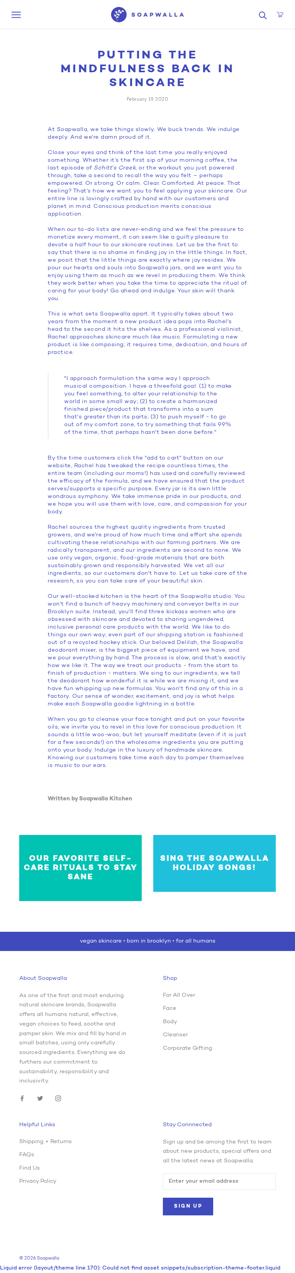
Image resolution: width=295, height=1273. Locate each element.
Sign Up (188, 1206)
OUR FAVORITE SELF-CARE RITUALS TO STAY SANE (81, 868)
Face (169, 1008)
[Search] (263, 15)
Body (170, 1022)
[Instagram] (58, 1099)
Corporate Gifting (187, 1048)
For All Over (179, 995)
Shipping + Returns (45, 1142)
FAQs (26, 1155)
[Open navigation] (16, 15)
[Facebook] (22, 1099)
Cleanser (175, 1035)
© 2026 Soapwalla (39, 1258)
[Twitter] (40, 1099)
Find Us (29, 1168)
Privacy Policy (37, 1181)
